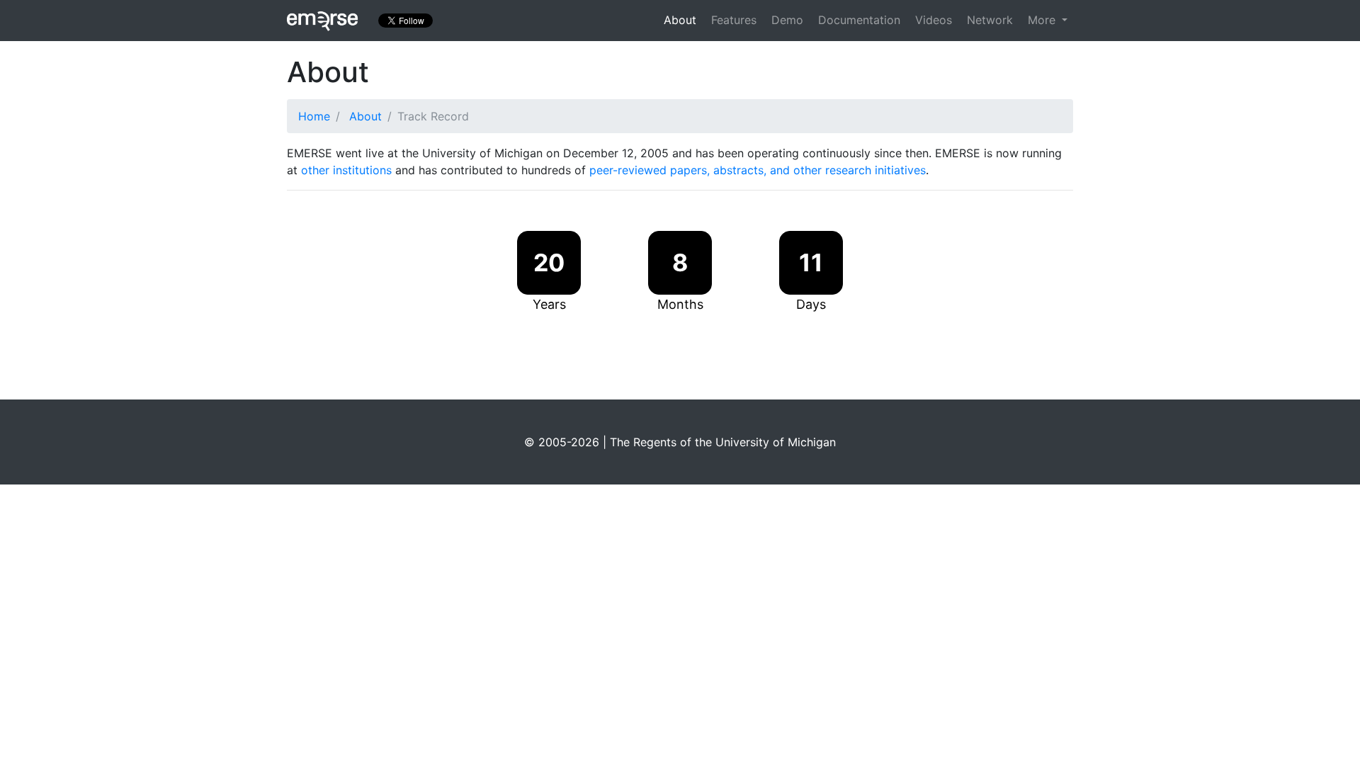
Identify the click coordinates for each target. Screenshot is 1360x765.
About (680, 20)
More (1043, 20)
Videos (933, 20)
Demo (787, 20)
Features (733, 20)
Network (990, 20)
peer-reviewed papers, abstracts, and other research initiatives (757, 170)
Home (314, 116)
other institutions (346, 170)
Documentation (859, 20)
